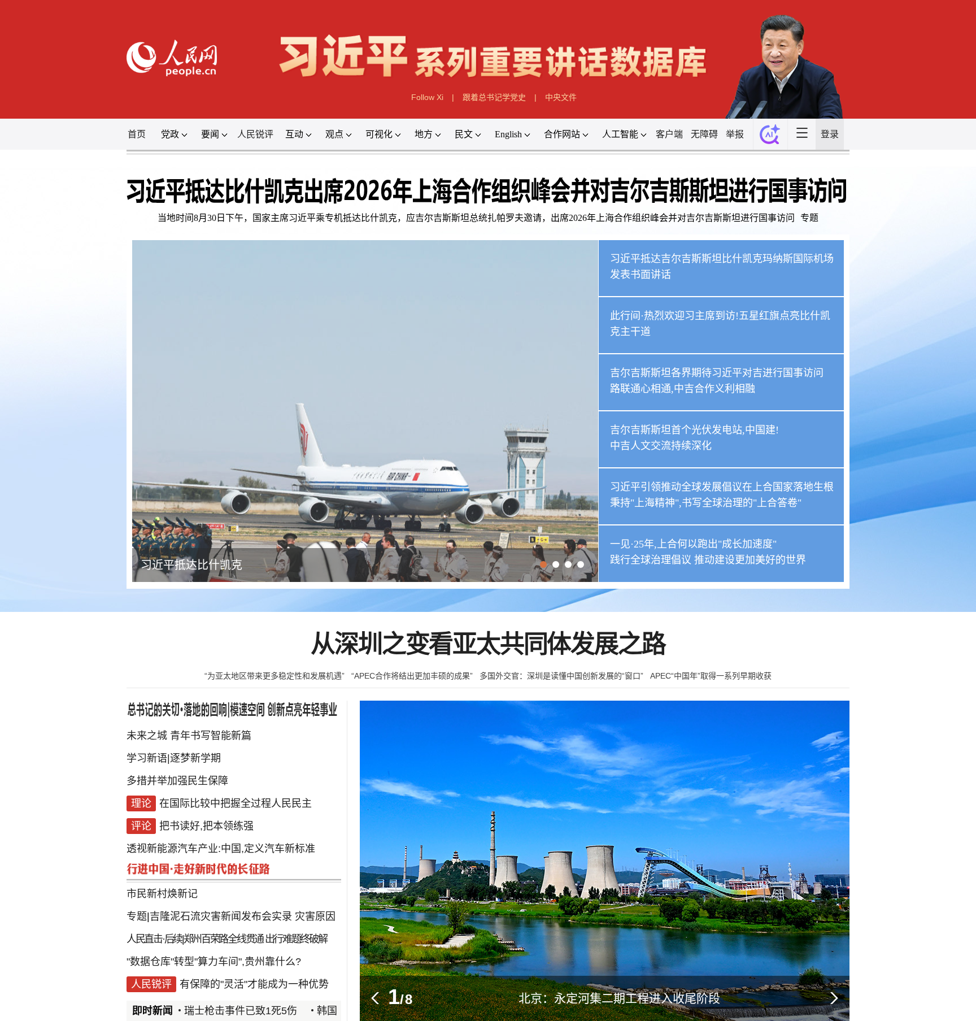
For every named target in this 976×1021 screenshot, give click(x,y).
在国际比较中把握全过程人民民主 (235, 803)
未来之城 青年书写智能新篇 (189, 735)
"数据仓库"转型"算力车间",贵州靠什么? (214, 961)
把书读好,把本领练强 (206, 826)
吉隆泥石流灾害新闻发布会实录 (221, 916)
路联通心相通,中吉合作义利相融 (682, 388)
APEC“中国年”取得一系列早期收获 (711, 675)
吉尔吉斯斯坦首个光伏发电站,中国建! (694, 430)
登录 (830, 134)
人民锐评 (255, 134)
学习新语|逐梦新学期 (174, 758)
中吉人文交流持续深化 (661, 445)
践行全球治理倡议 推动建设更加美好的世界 (708, 560)
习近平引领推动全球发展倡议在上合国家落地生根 (722, 487)
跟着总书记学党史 (494, 97)
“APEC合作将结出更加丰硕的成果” (412, 675)
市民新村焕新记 (162, 894)
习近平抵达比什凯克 (191, 565)
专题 (809, 218)
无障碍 (704, 134)
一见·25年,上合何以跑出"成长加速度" (693, 544)
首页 (137, 134)
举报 (735, 134)
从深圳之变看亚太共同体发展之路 (488, 644)
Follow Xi (427, 97)
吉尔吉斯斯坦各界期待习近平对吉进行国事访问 (716, 373)
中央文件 (561, 97)
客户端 (669, 134)
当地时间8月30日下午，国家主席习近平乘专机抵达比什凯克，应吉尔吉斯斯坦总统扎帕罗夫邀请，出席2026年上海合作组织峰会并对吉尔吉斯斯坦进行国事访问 (476, 218)
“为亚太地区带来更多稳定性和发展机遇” (274, 675)
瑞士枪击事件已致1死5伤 (225, 1010)
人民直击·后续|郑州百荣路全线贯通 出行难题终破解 (227, 939)
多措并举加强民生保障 (177, 781)
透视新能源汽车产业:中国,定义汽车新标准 (221, 848)
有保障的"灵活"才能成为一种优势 (254, 984)
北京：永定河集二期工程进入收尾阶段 (619, 998)
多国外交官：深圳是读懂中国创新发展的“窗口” (561, 675)
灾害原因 (315, 916)
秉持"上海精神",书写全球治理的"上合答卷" (705, 503)
